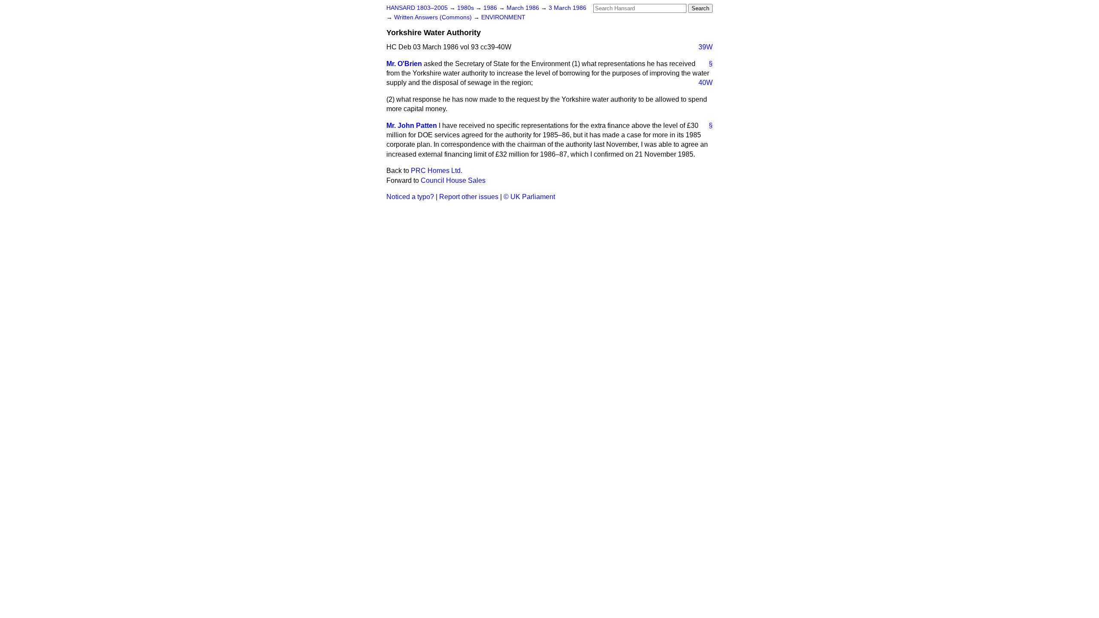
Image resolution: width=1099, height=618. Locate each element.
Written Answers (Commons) (434, 17)
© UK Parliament (529, 196)
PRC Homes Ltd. (436, 170)
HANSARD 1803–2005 (417, 8)
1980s (466, 8)
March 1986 (524, 8)
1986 (491, 8)
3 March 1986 (567, 8)
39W (705, 47)
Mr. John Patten (411, 125)
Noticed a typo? (410, 196)
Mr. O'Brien (404, 63)
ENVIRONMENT (503, 17)
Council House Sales (453, 180)
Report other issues (468, 196)
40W (705, 82)
